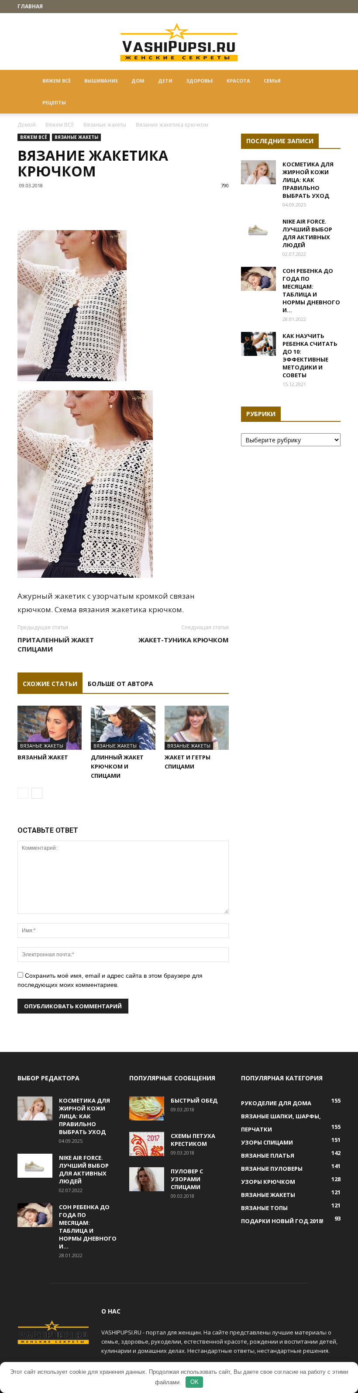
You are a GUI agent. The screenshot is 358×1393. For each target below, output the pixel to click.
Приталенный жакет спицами (55, 644)
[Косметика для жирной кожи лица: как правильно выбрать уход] (258, 172)
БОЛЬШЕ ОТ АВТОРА (120, 683)
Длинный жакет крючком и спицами (117, 766)
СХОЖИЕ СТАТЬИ (50, 683)
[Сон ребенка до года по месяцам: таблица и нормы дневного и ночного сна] (258, 279)
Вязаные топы (264, 1208)
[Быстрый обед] (146, 1108)
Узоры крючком (268, 1182)
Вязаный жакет (42, 757)
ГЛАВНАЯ (30, 6)
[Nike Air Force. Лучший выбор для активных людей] (258, 229)
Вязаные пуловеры (272, 1168)
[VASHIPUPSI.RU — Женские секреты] (179, 42)
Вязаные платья (267, 1155)
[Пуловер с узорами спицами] (146, 1179)
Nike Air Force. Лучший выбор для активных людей (307, 233)
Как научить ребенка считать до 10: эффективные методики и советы (309, 355)
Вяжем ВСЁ (56, 80)
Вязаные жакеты (104, 124)
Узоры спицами (267, 1142)
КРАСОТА (238, 80)
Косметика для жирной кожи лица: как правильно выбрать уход (308, 180)
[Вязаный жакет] (49, 728)
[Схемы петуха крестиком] (146, 1144)
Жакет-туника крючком (183, 639)
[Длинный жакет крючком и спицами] (123, 728)
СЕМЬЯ (272, 80)
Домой (26, 124)
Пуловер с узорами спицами (187, 1179)
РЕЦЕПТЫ (54, 102)
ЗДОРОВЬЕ (199, 80)
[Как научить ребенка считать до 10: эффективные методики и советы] (258, 344)
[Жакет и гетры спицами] (197, 728)
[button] (330, 81)
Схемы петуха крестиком (193, 1140)
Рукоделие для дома (276, 1103)
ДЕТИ (165, 80)
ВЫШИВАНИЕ (101, 80)
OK (194, 1382)
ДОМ (138, 80)
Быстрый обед (194, 1100)
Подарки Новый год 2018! (282, 1221)
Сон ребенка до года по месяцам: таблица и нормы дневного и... (311, 290)
